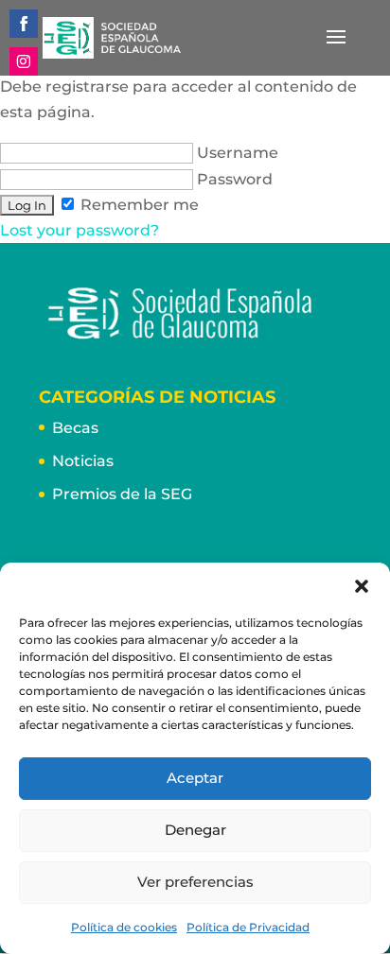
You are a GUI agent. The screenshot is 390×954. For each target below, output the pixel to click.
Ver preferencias (195, 882)
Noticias (83, 461)
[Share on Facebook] (23, 23)
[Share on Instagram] (23, 61)
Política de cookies (124, 927)
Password (233, 179)
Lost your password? (79, 230)
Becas (75, 428)
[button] (361, 586)
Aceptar (195, 778)
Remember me (138, 205)
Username (235, 153)
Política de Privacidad (248, 927)
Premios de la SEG (122, 494)
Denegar (195, 830)
